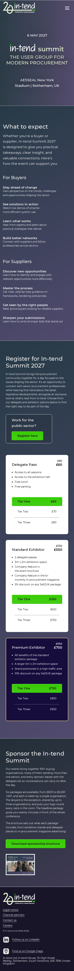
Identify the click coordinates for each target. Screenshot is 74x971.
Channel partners (13, 915)
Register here (27, 436)
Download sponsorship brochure (35, 843)
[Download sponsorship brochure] (20, 864)
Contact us (10, 920)
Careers (7, 925)
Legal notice (10, 910)
